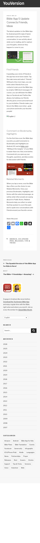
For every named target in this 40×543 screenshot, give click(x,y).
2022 (5, 362)
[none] (15, 317)
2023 (5, 357)
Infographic (29, 448)
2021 (5, 366)
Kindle (21, 452)
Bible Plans (8, 445)
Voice (6, 468)
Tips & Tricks (17, 464)
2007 (5, 428)
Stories (30, 460)
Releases (19, 241)
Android (13, 239)
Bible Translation (21, 445)
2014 (5, 397)
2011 (5, 410)
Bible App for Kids (27, 441)
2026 (5, 344)
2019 (5, 375)
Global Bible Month (25, 310)
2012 (5, 406)
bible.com (24, 146)
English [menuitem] (7, 318)
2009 (5, 419)
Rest (15, 460)
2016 (5, 388)
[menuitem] (15, 317)
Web (22, 468)
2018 (5, 379)
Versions (28, 464)
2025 (5, 349)
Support (7, 464)
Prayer (25, 456)
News (6, 456)
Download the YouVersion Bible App (16, 302)
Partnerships (15, 456)
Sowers (22, 460)
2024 (5, 353)
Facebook (8, 448)
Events (31, 445)
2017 (5, 384)
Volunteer (14, 468)
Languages (30, 452)
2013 (5, 401)
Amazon (7, 441)
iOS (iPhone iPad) (10, 452)
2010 (5, 414)
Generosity (18, 448)
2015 (5, 392)
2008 (5, 423)
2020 (5, 370)
